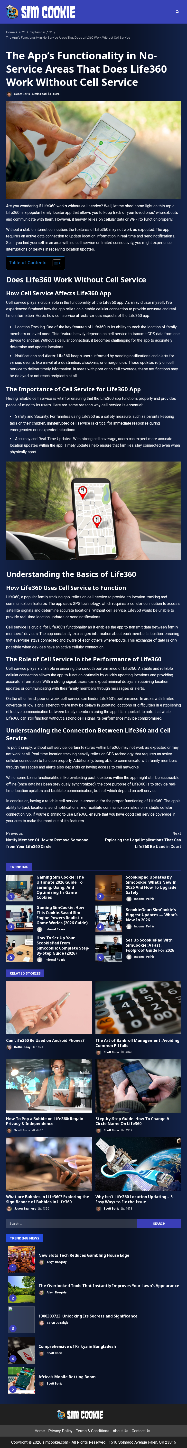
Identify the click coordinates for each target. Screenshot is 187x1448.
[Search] (177, 12)
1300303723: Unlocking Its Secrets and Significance (21, 1320)
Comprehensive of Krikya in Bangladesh (21, 1350)
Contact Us (141, 1431)
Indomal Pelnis (144, 899)
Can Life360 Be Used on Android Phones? (49, 1007)
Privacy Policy (60, 1431)
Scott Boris (21, 94)
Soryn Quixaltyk (57, 1323)
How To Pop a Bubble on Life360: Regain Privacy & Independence (49, 1086)
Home (40, 1431)
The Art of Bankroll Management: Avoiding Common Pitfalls (138, 1007)
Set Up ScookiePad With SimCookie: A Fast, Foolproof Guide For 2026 (108, 948)
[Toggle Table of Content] (54, 263)
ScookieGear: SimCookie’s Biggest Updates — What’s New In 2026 (108, 918)
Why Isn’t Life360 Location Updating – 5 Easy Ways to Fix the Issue (138, 1164)
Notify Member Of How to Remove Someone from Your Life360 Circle (47, 840)
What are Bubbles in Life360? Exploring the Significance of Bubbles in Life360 (49, 1164)
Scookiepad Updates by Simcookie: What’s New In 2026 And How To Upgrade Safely (108, 888)
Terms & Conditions (92, 1431)
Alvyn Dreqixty (56, 1262)
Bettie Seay (21, 1047)
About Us (120, 1431)
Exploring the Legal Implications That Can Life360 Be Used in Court (143, 840)
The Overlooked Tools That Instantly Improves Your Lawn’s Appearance (21, 1289)
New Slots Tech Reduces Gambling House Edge (21, 1259)
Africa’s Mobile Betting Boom (21, 1380)
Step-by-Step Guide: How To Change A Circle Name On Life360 (138, 1086)
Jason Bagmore (24, 1208)
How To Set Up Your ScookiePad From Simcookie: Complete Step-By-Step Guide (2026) (19, 948)
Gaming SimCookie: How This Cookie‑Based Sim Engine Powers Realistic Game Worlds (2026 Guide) (19, 918)
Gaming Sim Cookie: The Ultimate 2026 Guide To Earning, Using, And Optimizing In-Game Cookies (19, 888)
